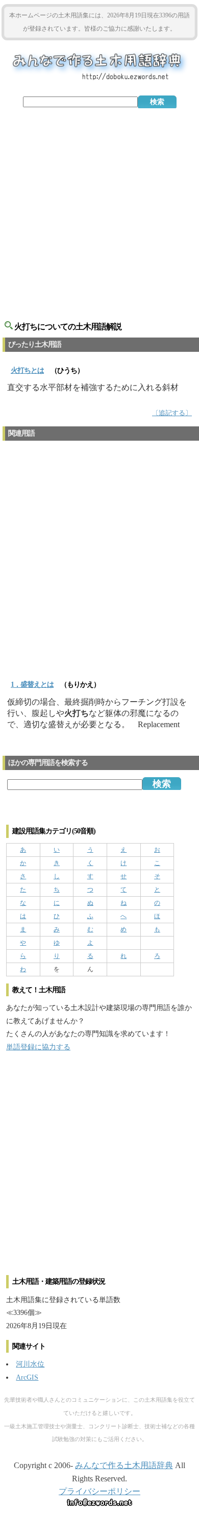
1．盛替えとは (32, 684)
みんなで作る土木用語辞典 (124, 1465)
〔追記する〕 (172, 413)
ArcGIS (27, 1377)
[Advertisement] (99, 210)
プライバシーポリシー (99, 1491)
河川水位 (30, 1364)
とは (27, 370)
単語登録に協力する (38, 1047)
